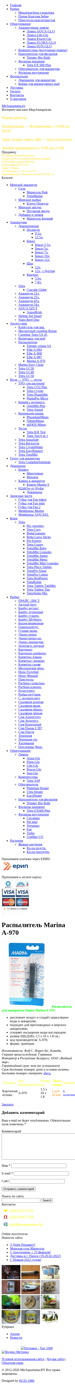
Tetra (21, 286)
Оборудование (20, 24)
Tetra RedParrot (37, 578)
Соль (21, 188)
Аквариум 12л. (29, 293)
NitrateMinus (35, 421)
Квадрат (32, 274)
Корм (14, 518)
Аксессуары (18, 323)
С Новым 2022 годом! (25, 1259)
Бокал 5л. (41, 248)
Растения (16, 840)
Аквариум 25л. (29, 297)
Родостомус (26, 690)
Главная (15, 5)
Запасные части (21, 496)
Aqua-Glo (33, 758)
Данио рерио (27, 634)
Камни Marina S (38, 484)
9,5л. (38, 233)
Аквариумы (18, 222)
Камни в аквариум (31, 481)
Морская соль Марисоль (27, 1248)
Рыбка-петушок (29, 694)
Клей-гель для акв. (31, 327)
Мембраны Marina (31, 511)
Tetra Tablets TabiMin (41, 586)
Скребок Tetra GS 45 (32, 334)
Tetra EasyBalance (30, 451)
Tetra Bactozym (28, 443)
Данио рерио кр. (30, 638)
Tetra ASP (33, 780)
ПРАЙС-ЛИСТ (29, 601)
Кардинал (25, 649)
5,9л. (38, 278)
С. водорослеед (29, 698)
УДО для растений (31, 383)
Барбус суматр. (28, 616)
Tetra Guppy (35, 544)
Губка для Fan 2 (29, 507)
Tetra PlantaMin (37, 394)
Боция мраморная (30, 623)
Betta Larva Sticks (39, 537)
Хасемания (26, 743)
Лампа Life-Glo (37, 35)
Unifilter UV (35, 837)
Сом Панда (26, 732)
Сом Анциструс (29, 717)
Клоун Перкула (37, 203)
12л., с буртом (45, 271)
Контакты (17, 95)
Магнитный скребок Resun (37, 331)
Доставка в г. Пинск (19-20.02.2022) (35, 1256)
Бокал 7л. (41, 252)
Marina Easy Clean (31, 364)
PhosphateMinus (38, 417)
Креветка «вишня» (31, 660)
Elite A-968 (34, 353)
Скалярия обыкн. (30, 709)
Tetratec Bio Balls (38, 57)
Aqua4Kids (34, 312)
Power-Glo (34, 769)
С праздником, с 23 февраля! (30, 1252)
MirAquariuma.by (13, 106)
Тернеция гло (27, 739)
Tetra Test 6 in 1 (37, 436)
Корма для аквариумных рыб (39, 84)
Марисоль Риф (37, 192)
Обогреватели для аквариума (39, 69)
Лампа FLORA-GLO (41, 42)
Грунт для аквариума (25, 458)
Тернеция (25, 735)
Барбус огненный (30, 612)
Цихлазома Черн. (30, 747)
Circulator (33, 818)
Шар (30, 263)
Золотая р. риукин (31, 646)
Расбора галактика (31, 683)
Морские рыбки (29, 200)
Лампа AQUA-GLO (41, 31)
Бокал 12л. (42, 260)
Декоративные (28, 226)
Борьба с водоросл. (31, 402)
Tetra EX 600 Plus (39, 65)
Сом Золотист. (28, 720)
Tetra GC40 (26, 372)
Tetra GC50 (26, 376)
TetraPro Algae (36, 571)
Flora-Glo (33, 762)
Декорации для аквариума (36, 80)
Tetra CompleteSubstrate (34, 462)
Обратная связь (12, 1363)
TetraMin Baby (37, 548)
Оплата (15, 91)
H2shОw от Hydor (31, 488)
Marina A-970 (36, 361)
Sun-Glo (32, 773)
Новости (16, 1337)
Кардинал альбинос (32, 653)
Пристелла (26, 679)
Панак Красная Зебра (33, 16)
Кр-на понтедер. (38, 852)
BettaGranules (36, 533)
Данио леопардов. (31, 642)
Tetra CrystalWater (30, 447)
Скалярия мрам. (29, 705)
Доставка (16, 87)
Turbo (31, 833)
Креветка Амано (30, 657)
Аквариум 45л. (29, 301)
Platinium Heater (38, 788)
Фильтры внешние (31, 61)
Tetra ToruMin (28, 454)
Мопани (32, 477)
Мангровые (35, 473)
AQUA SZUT (28, 308)
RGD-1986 (26, 1380)
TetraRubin (34, 582)
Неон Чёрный (28, 675)
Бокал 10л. (42, 256)
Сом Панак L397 (30, 728)
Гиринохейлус (28, 627)
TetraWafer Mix (37, 593)
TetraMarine (35, 196)
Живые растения (30, 844)
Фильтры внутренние (33, 72)
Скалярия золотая (30, 702)
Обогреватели (28, 784)
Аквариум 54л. (29, 304)
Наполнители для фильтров (38, 54)
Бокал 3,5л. (43, 245)
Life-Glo (32, 765)
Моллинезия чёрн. (31, 668)
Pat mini (32, 822)
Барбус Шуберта (29, 619)
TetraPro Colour (37, 574)
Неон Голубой (28, 672)
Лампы (23, 754)
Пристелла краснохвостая (36, 20)
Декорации (18, 466)
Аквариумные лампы (33, 27)
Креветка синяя (29, 664)
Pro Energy (34, 541)
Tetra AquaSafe (28, 439)
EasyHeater (34, 795)
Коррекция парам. (31, 413)
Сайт (5, 1181)
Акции (15, 1334)
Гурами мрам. (28, 631)
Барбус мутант (28, 608)
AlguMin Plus (36, 406)
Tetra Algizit (35, 409)
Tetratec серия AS (39, 346)
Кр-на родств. (36, 848)
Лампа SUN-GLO (39, 46)
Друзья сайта (55, 1359)
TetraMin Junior (37, 556)
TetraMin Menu (37, 559)
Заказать (8, 1104)
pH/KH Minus (36, 424)
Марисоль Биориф (40, 218)
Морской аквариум (23, 185)
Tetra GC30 (26, 368)
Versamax (33, 825)
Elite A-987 (34, 357)
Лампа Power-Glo (39, 39)
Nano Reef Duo (28, 319)
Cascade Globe (37, 289)
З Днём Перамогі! (22, 1245)
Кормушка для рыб (31, 338)
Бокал (31, 241)
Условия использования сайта (23, 1359)
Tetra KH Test (36, 432)
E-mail (7, 1173)
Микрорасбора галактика (36, 12)
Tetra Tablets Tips (38, 589)
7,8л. (38, 282)
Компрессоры (28, 777)
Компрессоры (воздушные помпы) (42, 50)
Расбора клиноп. (30, 687)
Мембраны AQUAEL (33, 514)
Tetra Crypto (35, 391)
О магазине (18, 99)
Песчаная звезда (38, 211)
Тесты (22, 428)
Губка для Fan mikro (32, 499)
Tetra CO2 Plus (37, 387)
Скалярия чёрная (30, 713)
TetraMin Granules (39, 552)
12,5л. (39, 237)
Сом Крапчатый (29, 724)
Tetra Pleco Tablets (39, 567)
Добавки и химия (30, 215)
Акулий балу (27, 604)
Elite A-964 (34, 349)
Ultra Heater (35, 792)
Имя (6, 1165)
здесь (47, 1073)
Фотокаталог (19, 76)
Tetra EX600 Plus (38, 810)
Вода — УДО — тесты (26, 379)
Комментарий (11, 1131)
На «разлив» (35, 526)
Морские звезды (29, 207)
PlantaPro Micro (37, 398)
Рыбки (14, 9)
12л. (38, 267)
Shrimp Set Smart (29, 316)
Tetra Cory (34, 529)
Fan (29, 829)
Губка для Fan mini (31, 503)
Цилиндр (33, 230)
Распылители (27, 342)
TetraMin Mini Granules (43, 563)
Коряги (23, 469)
